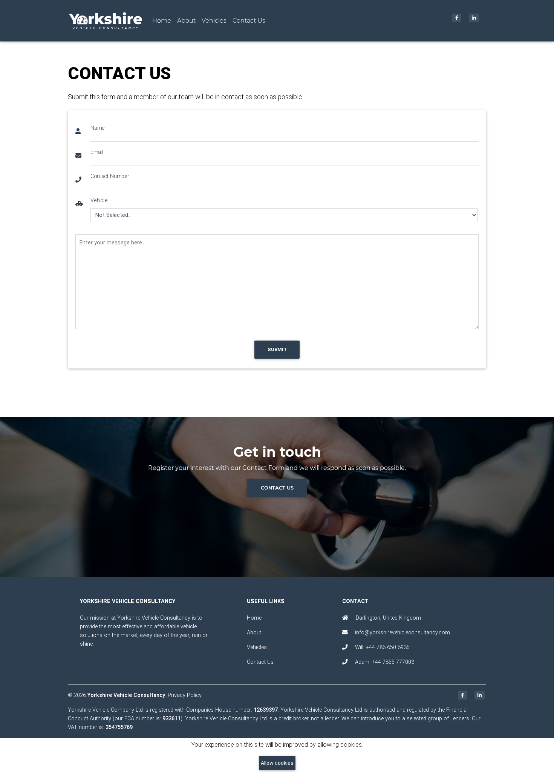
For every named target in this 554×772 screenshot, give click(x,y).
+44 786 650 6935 (388, 647)
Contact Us (249, 20)
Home (163, 20)
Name (97, 127)
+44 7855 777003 (393, 662)
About (186, 20)
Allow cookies (277, 763)
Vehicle (99, 200)
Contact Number (109, 176)
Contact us (277, 488)
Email (96, 152)
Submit (277, 349)
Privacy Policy (185, 695)
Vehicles (214, 20)
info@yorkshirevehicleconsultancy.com (402, 632)
